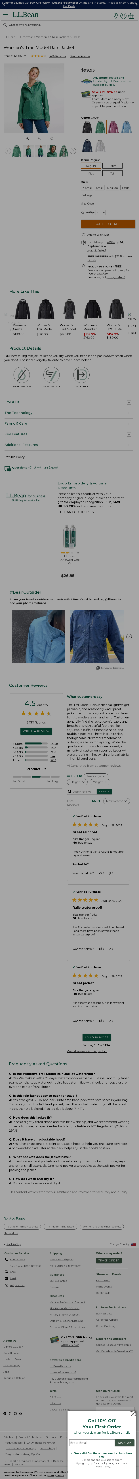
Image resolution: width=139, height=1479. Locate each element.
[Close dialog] (132, 1414)
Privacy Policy (101, 1466)
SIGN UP (124, 1442)
